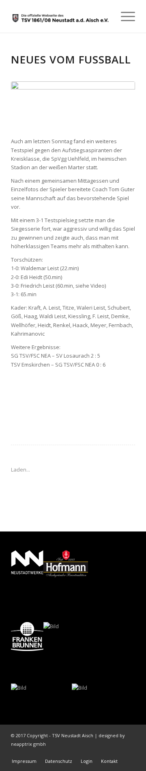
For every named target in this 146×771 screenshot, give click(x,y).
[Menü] (124, 16)
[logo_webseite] (60, 16)
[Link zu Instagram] (129, 753)
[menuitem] (124, 16)
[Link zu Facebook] (117, 753)
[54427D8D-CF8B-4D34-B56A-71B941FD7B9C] (73, 105)
